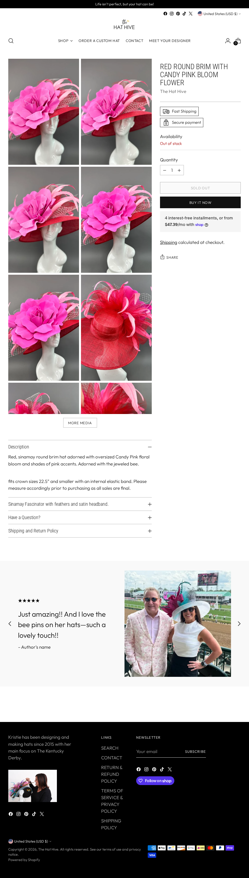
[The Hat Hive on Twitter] (190, 13)
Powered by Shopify (24, 859)
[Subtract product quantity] (164, 170)
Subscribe (195, 751)
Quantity (169, 160)
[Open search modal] (11, 41)
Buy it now (200, 202)
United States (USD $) (220, 13)
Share (172, 257)
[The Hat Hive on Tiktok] (184, 13)
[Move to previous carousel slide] (10, 623)
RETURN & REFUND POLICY (111, 774)
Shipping (168, 242)
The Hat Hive (173, 91)
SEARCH (109, 748)
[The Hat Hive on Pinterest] (178, 13)
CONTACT (111, 758)
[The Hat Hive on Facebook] (165, 13)
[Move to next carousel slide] (239, 623)
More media (80, 423)
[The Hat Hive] (124, 25)
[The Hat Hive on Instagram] (171, 13)
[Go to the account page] (228, 41)
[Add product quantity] (179, 170)
